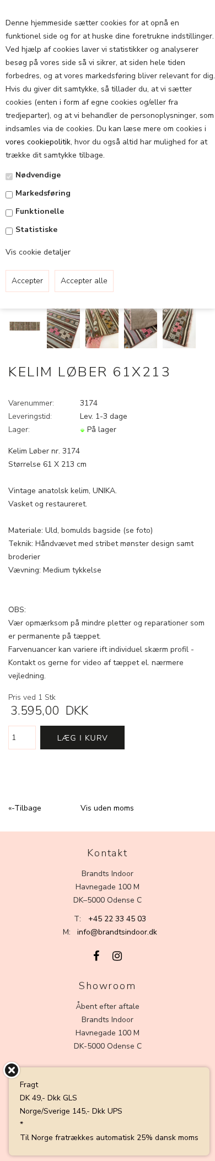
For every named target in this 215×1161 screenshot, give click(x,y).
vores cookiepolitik (38, 142)
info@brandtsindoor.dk (117, 932)
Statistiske (36, 229)
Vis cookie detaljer (38, 252)
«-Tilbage (24, 808)
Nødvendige (38, 175)
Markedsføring (43, 193)
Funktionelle (39, 211)
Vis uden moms (107, 808)
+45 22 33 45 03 (117, 919)
